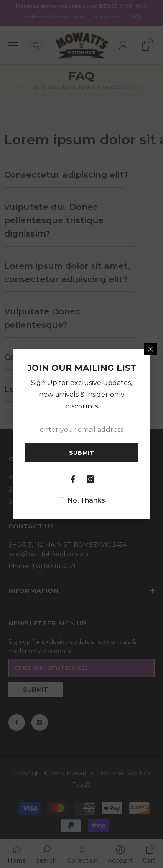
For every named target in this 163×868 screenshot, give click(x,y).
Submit (81, 453)
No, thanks (86, 500)
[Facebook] (73, 479)
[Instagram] (90, 479)
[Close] (150, 349)
